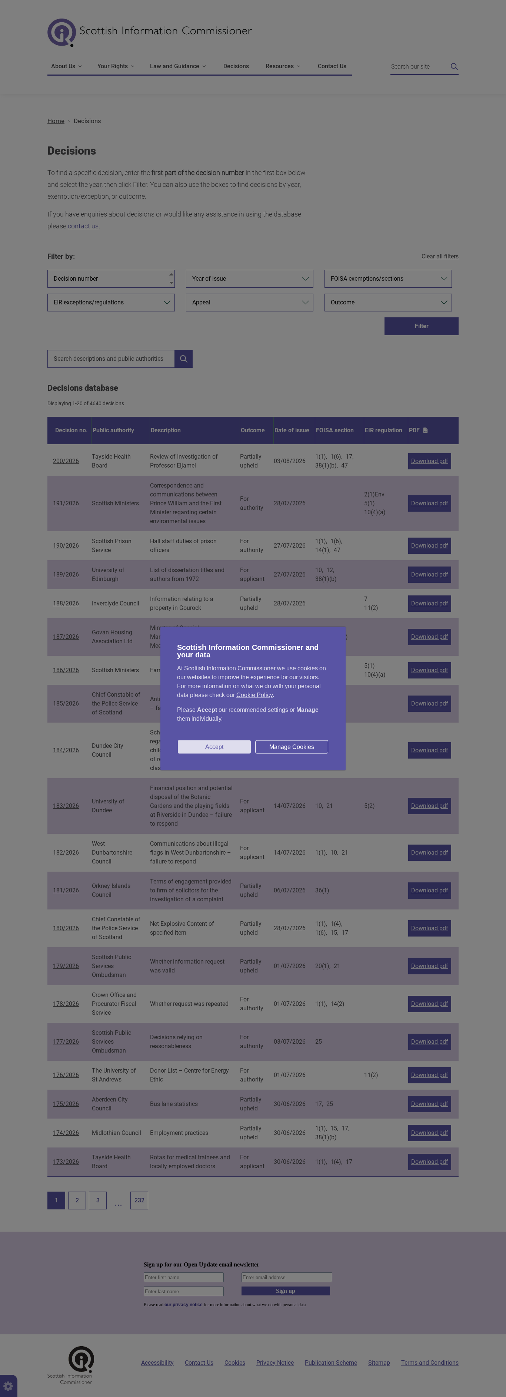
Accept (214, 747)
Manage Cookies (291, 747)
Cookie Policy (254, 695)
